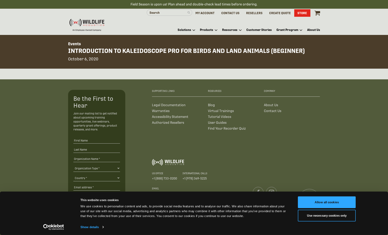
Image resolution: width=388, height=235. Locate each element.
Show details (89, 227)
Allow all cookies (327, 202)
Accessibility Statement (170, 117)
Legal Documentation (169, 105)
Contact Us (272, 111)
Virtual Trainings (221, 111)
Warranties (161, 111)
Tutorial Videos (219, 117)
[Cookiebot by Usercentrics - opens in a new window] (53, 227)
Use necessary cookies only (327, 215)
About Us (271, 105)
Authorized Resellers (168, 123)
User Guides (217, 123)
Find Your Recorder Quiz (227, 128)
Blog (211, 105)
